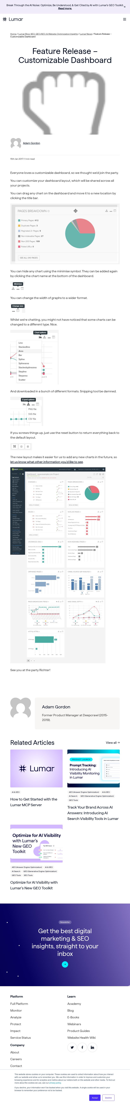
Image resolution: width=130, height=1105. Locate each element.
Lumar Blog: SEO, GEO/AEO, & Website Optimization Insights (48, 34)
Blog (70, 1010)
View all (111, 742)
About (14, 1052)
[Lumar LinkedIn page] (92, 1047)
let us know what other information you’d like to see (46, 462)
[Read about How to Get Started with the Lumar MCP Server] (36, 768)
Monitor (16, 1010)
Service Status (20, 1037)
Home (13, 34)
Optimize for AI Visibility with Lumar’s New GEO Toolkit (34, 885)
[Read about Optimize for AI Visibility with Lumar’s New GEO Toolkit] (36, 844)
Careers (16, 1059)
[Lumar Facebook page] (82, 1047)
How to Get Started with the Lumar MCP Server (33, 802)
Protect (15, 1024)
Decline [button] (108, 1097)
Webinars (74, 1024)
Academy (74, 1003)
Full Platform (19, 1003)
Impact (15, 1031)
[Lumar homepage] (12, 19)
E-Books (73, 1017)
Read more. (65, 8)
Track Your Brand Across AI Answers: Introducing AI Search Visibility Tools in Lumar (93, 813)
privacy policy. (55, 1082)
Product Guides (78, 1031)
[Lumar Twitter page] (72, 1047)
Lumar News (86, 34)
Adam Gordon (31, 143)
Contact (16, 1066)
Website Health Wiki (81, 1037)
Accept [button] (95, 1097)
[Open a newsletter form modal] (65, 964)
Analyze (15, 1017)
